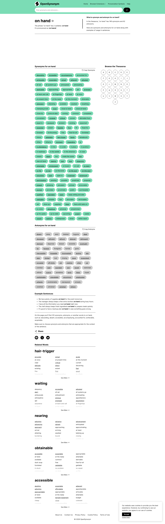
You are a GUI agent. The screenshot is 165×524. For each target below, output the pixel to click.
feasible (60, 128)
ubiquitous (51, 209)
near (80, 156)
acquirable (53, 80)
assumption (80, 401)
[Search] (126, 10)
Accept (126, 514)
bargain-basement (61, 498)
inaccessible (41, 253)
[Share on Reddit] (48, 337)
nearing (53, 161)
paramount (83, 176)
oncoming (40, 176)
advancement (81, 422)
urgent (77, 214)
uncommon (67, 277)
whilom (73, 287)
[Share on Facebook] (36, 337)
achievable (40, 80)
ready (61, 195)
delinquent (84, 239)
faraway (46, 249)
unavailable (54, 277)
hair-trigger (61, 137)
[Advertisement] (82, 49)
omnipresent (53, 166)
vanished (62, 287)
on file (39, 171)
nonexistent (85, 258)
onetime (69, 263)
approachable (40, 492)
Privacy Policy (80, 515)
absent (39, 234)
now (70, 161)
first (69, 128)
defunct (62, 239)
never (74, 258)
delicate (37, 366)
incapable (53, 253)
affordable (59, 489)
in (80, 142)
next (62, 161)
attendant (40, 104)
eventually (83, 244)
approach (38, 427)
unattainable (41, 277)
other (79, 263)
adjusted (85, 80)
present (39, 185)
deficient (51, 239)
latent (48, 156)
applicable (40, 90)
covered (52, 118)
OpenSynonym (49, 3)
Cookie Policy (93, 515)
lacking (78, 253)
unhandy (40, 282)
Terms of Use (105, 515)
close (55, 109)
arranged (87, 90)
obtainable (40, 166)
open (50, 176)
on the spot (73, 171)
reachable (51, 195)
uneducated (80, 277)
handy (72, 137)
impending (71, 142)
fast (77, 368)
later (38, 258)
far (38, 249)
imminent (59, 142)
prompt (39, 190)
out (87, 263)
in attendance (42, 147)
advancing (38, 424)
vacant (39, 219)
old (60, 263)
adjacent (74, 80)
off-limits (51, 263)
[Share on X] (42, 337)
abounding (40, 75)
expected (40, 128)
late (87, 253)
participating (41, 180)
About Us (58, 515)
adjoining (38, 422)
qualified (40, 195)
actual (63, 80)
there (67, 204)
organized (71, 176)
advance (58, 422)
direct (57, 366)
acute (78, 357)
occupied (40, 263)
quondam (58, 268)
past (49, 268)
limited (47, 258)
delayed (73, 239)
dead (85, 234)
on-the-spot (86, 171)
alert (36, 392)
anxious (58, 398)
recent (76, 268)
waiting (49, 219)
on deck (87, 166)
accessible (53, 75)
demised (40, 244)
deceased (40, 239)
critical (62, 118)
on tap (48, 171)
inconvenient (66, 253)
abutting (38, 486)
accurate (38, 357)
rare (68, 268)
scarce (48, 272)
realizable (40, 199)
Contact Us (68, 515)
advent (57, 424)
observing (80, 161)
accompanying (66, 75)
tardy (69, 272)
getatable (49, 137)
